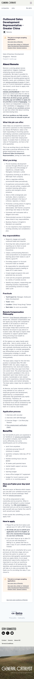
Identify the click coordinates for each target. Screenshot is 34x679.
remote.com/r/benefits (22, 437)
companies (5, 8)
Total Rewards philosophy (18, 317)
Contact (4, 640)
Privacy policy (12, 618)
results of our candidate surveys (19, 108)
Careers (10, 640)
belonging (23, 102)
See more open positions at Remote (17, 600)
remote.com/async (15, 495)
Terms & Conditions (7, 643)
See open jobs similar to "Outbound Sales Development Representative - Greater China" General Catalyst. (18, 46)
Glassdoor (20, 106)
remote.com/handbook (11, 92)
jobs (13, 8)
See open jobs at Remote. (15, 42)
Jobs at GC (17, 640)
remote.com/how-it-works (15, 82)
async (8, 461)
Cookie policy (21, 618)
